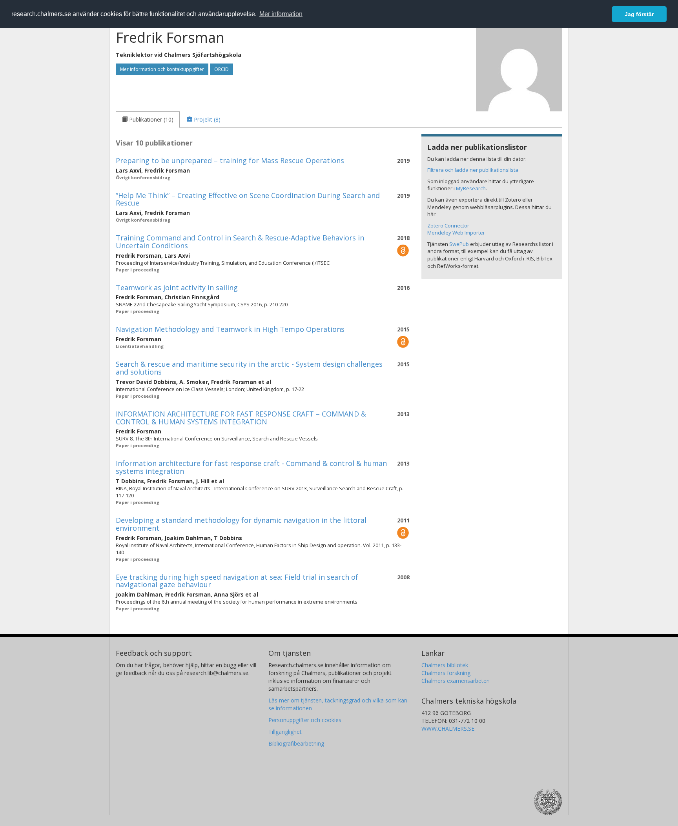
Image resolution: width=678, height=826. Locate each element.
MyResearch (471, 188)
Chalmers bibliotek (444, 665)
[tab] (148, 119)
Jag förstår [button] (639, 14)
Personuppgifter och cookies (304, 720)
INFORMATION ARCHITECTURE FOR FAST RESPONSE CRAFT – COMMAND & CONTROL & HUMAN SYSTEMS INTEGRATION (241, 417)
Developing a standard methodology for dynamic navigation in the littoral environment (241, 524)
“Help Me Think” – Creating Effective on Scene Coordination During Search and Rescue (248, 199)
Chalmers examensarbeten (455, 680)
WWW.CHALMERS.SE (447, 728)
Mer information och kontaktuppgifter (162, 69)
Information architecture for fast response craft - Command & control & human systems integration (251, 467)
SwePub (459, 243)
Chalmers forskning (445, 673)
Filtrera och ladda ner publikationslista (472, 169)
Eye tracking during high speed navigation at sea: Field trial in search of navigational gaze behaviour (237, 580)
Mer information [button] (281, 14)
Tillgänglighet (285, 731)
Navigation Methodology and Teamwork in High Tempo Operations (230, 329)
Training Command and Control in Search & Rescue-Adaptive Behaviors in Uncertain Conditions (240, 241)
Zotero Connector (448, 225)
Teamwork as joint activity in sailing (177, 287)
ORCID (221, 69)
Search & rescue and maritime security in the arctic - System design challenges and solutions (249, 368)
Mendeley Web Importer (456, 232)
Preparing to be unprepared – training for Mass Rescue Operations (230, 160)
